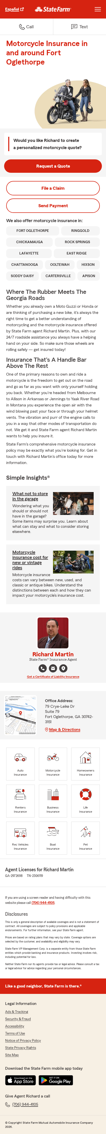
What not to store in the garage (30, 496)
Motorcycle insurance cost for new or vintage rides (30, 560)
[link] (53, 9)
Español (12, 9)
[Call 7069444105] (43, 668)
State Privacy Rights (20, 1048)
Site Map (12, 1055)
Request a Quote (53, 166)
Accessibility (14, 1026)
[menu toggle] (98, 9)
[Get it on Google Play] (56, 1080)
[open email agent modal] (53, 669)
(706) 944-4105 (43, 903)
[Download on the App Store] (20, 1080)
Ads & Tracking (16, 1012)
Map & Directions (64, 730)
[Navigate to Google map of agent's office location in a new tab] (63, 668)
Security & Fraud (18, 1019)
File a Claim (53, 188)
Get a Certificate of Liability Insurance (53, 676)
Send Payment (53, 205)
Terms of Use (15, 1033)
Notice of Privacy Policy (23, 1040)
